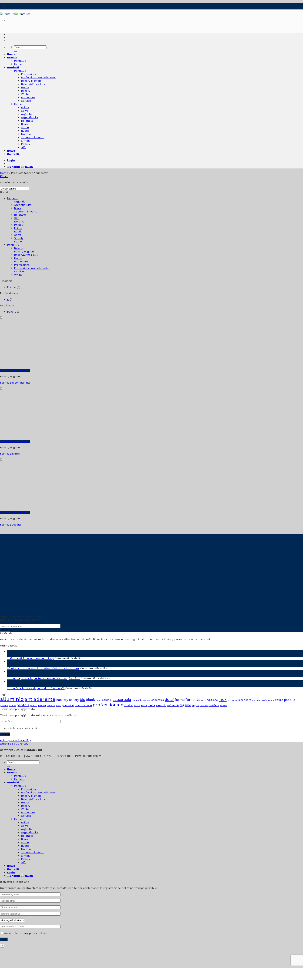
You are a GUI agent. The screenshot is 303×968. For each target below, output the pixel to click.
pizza (42, 705)
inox (223, 699)
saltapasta (148, 705)
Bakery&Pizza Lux (33, 84)
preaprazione (83, 705)
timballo (204, 705)
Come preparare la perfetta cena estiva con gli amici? (43, 678)
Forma (11, 287)
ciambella (137, 700)
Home (11, 54)
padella (289, 700)
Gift (23, 147)
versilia (223, 706)
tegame (185, 705)
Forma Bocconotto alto (15, 382)
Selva (24, 110)
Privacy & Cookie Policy (15, 740)
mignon (265, 700)
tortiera (214, 705)
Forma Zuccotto (11, 524)
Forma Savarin (10, 453)
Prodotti (13, 67)
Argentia (26, 114)
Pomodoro (28, 97)
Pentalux (20, 60)
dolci (169, 699)
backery (62, 700)
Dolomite (27, 120)
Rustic (25, 130)
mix (272, 700)
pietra (33, 705)
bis (82, 700)
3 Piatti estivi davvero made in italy (30, 658)
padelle (4, 705)
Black (24, 124)
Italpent (19, 64)
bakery (74, 700)
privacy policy (28, 933)
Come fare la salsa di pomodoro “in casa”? (36, 688)
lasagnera (244, 700)
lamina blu (232, 700)
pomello (51, 706)
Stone (25, 127)
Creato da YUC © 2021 (15, 743)
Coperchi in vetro (32, 137)
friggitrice (200, 700)
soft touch (173, 705)
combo (146, 700)
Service (26, 100)
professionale (108, 704)
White (25, 94)
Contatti (13, 154)
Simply (25, 140)
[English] (14, 166)
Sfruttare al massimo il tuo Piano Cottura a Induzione (43, 668)
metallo (256, 700)
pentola (23, 705)
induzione (212, 700)
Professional (29, 74)
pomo (58, 706)
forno (190, 700)
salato (137, 706)
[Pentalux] (15, 14)
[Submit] (15, 51)
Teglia (195, 705)
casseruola (122, 700)
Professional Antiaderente (38, 77)
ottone (279, 700)
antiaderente (40, 699)
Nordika (26, 134)
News (11, 150)
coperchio (157, 700)
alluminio (12, 699)
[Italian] (27, 166)
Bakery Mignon (31, 80)
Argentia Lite (29, 117)
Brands (12, 57)
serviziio (161, 705)
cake (98, 700)
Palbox (25, 144)
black (90, 700)
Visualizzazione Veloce (15, 370)
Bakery (25, 90)
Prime (25, 107)
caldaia (107, 700)
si (8, 299)
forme (180, 700)
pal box (12, 706)
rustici (128, 705)
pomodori (68, 705)
